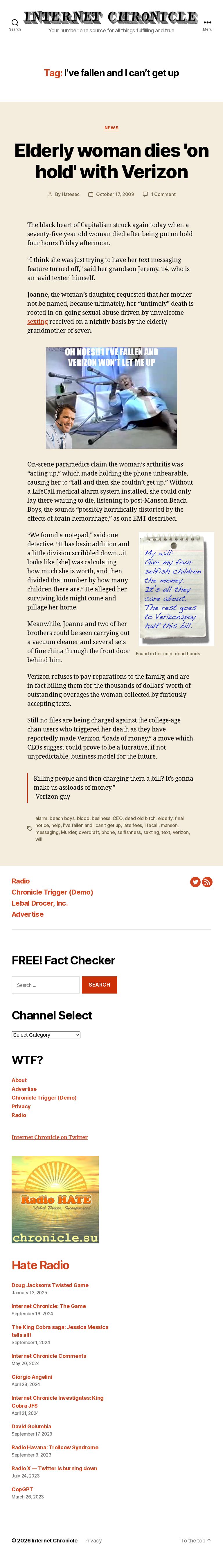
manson (169, 825)
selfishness (129, 832)
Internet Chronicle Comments (49, 1356)
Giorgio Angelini (32, 1377)
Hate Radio (40, 1265)
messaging (47, 832)
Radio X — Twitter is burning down (54, 1468)
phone (108, 832)
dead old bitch (140, 818)
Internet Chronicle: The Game (49, 1306)
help (56, 825)
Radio (21, 881)
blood (83, 818)
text (165, 832)
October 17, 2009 (115, 194)
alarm (41, 818)
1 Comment (163, 194)
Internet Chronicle (54, 1540)
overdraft (89, 832)
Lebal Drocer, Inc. (40, 903)
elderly (165, 818)
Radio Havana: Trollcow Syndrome (55, 1447)
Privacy (21, 1106)
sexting (37, 322)
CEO (117, 818)
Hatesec (71, 194)
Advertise (28, 914)
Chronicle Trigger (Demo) (52, 892)
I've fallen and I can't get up (92, 825)
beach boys (62, 818)
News (111, 127)
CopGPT (22, 1489)
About (19, 1080)
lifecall (152, 825)
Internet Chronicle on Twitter (50, 1137)
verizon (181, 832)
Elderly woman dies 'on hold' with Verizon (111, 161)
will (38, 839)
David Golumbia (31, 1426)
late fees (132, 825)
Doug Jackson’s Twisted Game (50, 1285)
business (101, 818)
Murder (68, 832)
